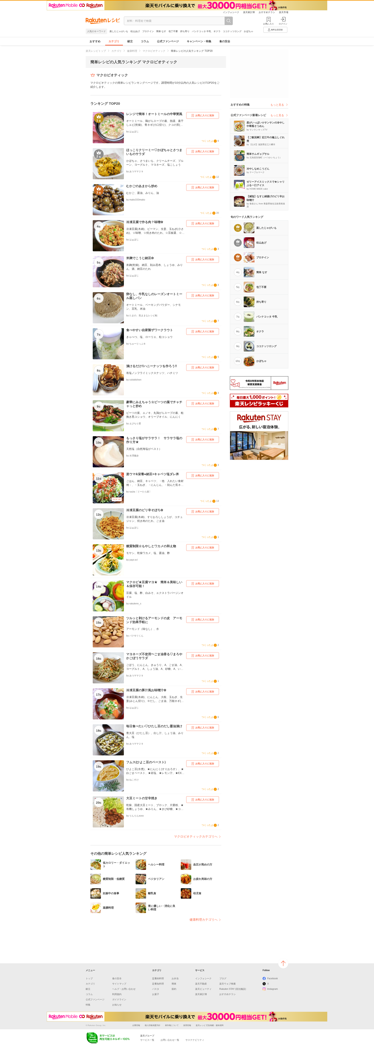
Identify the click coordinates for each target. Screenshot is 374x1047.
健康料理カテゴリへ (204, 919)
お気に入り (268, 24)
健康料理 (132, 50)
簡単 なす (161, 31)
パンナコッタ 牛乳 (201, 31)
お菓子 (155, 994)
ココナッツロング (232, 31)
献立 (130, 41)
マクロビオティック (154, 50)
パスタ (155, 989)
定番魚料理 (158, 983)
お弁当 (175, 978)
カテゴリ (113, 41)
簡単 (174, 983)
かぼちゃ (248, 31)
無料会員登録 (277, 30)
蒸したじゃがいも (118, 31)
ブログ (222, 978)
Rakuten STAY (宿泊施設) (232, 989)
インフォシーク (231, 12)
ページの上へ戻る (283, 963)
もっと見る (277, 104)
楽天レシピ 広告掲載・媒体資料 (210, 1025)
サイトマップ (119, 983)
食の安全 (224, 41)
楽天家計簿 (249, 12)
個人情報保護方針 (152, 1025)
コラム (145, 41)
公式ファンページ (168, 41)
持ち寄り (185, 31)
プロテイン (148, 31)
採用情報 (187, 1025)
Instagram (272, 989)
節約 (174, 989)
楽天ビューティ (203, 989)
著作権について (172, 1025)
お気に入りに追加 (204, 115)
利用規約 (117, 994)
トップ (89, 978)
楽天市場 (283, 12)
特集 (88, 1004)
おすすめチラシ (267, 12)
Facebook (272, 978)
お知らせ (117, 1004)
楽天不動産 (201, 983)
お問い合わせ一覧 (170, 1040)
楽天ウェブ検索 (227, 983)
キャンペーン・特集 (199, 41)
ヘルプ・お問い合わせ (124, 989)
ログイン (283, 24)
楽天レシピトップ (96, 50)
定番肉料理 (158, 978)
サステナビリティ (194, 1040)
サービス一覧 (147, 1040)
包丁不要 (173, 31)
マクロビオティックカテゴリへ (196, 836)
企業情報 (136, 1025)
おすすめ (95, 41)
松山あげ (135, 31)
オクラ (217, 31)
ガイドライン (119, 999)
